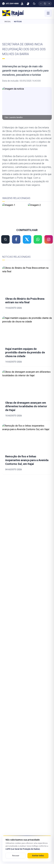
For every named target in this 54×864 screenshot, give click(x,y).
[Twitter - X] (27, 239)
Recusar (15, 855)
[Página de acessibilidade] (22, 3)
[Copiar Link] (5, 239)
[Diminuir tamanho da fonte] (41, 4)
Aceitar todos (38, 855)
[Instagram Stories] (48, 239)
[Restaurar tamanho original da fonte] (45, 4)
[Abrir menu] (48, 13)
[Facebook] (16, 239)
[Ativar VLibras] (28, 3)
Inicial (7, 21)
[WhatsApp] (38, 239)
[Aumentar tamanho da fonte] (49, 4)
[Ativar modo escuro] (34, 3)
